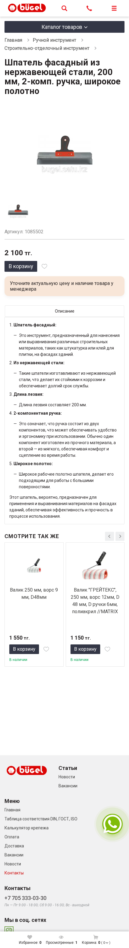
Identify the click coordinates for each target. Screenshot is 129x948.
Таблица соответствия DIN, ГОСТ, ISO (40, 818)
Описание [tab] (64, 311)
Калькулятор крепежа (26, 827)
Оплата (11, 836)
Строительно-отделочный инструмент (46, 48)
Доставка (14, 846)
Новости (66, 776)
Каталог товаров (61, 27)
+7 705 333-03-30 (25, 898)
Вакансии (67, 785)
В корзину (21, 266)
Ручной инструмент (54, 40)
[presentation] (109, 536)
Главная (13, 40)
